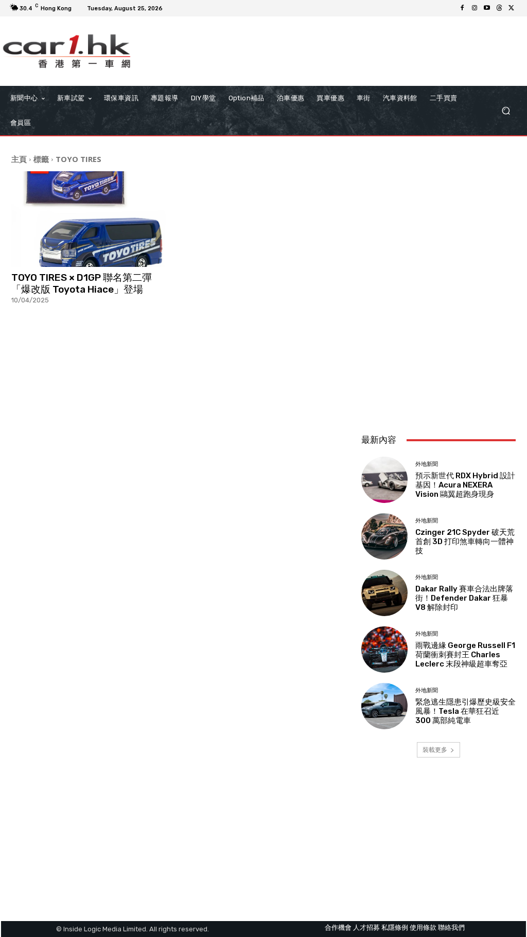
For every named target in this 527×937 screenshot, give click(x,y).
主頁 (19, 159)
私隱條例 (394, 927)
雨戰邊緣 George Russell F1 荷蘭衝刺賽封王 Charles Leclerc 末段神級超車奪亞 (465, 655)
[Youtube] (487, 8)
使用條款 (423, 927)
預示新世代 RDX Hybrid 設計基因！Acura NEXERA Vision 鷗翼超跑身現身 (465, 485)
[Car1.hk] (66, 51)
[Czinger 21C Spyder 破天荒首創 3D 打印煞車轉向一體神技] (384, 536)
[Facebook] (462, 8)
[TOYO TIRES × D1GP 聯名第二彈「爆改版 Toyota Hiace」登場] (91, 219)
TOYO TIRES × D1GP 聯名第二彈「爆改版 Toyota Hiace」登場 (81, 283)
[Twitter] (511, 8)
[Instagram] (474, 8)
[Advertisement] (438, 357)
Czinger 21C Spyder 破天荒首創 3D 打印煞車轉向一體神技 (465, 541)
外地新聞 (426, 464)
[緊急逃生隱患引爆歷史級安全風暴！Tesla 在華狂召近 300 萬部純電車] (384, 706)
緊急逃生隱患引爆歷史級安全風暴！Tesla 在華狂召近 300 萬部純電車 (465, 711)
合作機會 (338, 927)
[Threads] (499, 8)
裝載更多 (435, 749)
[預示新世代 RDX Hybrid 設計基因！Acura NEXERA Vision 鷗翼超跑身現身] (384, 480)
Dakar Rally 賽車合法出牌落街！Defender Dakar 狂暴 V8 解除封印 (464, 598)
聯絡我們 (451, 927)
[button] (506, 111)
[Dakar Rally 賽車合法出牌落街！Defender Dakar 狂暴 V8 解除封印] (384, 593)
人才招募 (366, 927)
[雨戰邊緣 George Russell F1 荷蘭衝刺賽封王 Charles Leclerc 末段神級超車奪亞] (384, 649)
